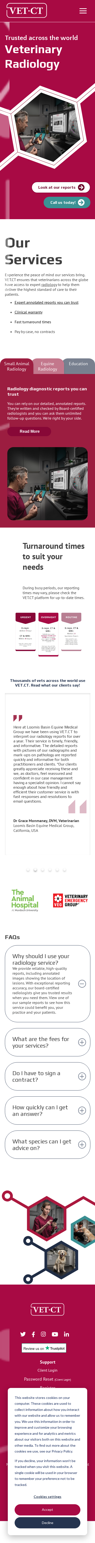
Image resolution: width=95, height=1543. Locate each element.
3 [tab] (42, 869)
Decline (47, 1523)
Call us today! (63, 202)
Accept (47, 1509)
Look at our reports (57, 187)
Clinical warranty (28, 312)
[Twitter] (26, 1335)
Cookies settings (47, 1496)
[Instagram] (46, 1335)
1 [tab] (28, 869)
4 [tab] (50, 869)
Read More (30, 431)
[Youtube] (58, 1335)
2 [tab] (35, 869)
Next (81, 774)
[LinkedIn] (69, 1335)
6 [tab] (64, 869)
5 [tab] (57, 869)
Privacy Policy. (62, 1451)
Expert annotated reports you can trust (46, 302)
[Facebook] (36, 1335)
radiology (49, 284)
